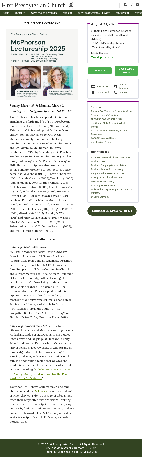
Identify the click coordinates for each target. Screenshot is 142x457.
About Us (20, 13)
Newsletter (103, 86)
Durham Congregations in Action (109, 165)
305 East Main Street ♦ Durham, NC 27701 (71, 448)
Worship (67, 13)
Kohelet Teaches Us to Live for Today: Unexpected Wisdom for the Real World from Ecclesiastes (40, 374)
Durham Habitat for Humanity (107, 169)
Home (6, 13)
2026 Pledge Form (126, 70)
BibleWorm (41, 391)
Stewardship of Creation (104, 115)
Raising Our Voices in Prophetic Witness (112, 111)
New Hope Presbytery (103, 181)
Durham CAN (98, 161)
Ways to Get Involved (44, 13)
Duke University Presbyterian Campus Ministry (111, 191)
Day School (103, 92)
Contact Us (124, 92)
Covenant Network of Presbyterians (110, 157)
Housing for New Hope (103, 185)
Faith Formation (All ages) (94, 13)
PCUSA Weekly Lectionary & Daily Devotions (109, 132)
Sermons (96, 107)
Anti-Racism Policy (101, 142)
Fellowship (122, 13)
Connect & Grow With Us (112, 211)
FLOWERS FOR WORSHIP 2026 (106, 119)
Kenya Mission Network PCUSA (107, 173)
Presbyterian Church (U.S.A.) (106, 177)
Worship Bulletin (102, 57)
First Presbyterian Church (34, 5)
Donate (100, 70)
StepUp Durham (100, 196)
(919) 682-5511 (62, 451)
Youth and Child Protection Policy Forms (109, 124)
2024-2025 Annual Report (104, 138)
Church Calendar (124, 86)
